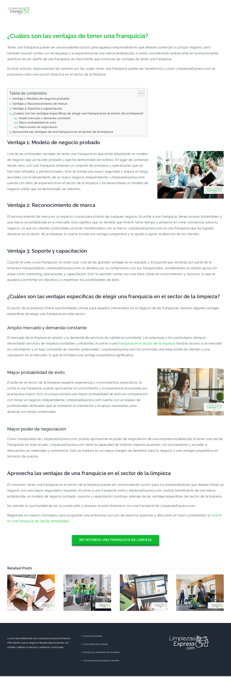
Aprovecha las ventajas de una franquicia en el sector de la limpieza (62, 132)
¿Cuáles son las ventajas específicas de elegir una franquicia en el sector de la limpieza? (77, 113)
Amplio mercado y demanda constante (44, 118)
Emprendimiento (92, 635)
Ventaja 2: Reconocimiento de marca (39, 103)
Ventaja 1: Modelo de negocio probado (40, 98)
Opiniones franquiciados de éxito (101, 660)
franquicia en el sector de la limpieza (146, 343)
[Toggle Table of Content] (139, 93)
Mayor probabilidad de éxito (37, 122)
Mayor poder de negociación (38, 127)
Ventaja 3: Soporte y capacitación (37, 108)
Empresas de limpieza (95, 644)
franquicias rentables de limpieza (101, 652)
